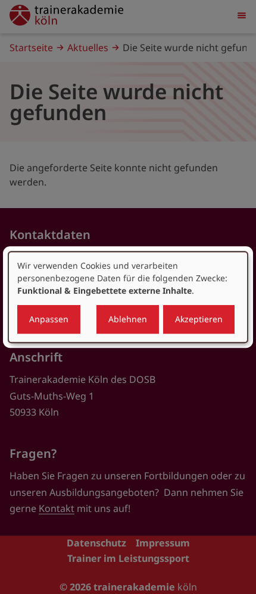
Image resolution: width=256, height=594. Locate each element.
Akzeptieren (199, 319)
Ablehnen (127, 319)
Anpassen (48, 319)
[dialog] (128, 297)
